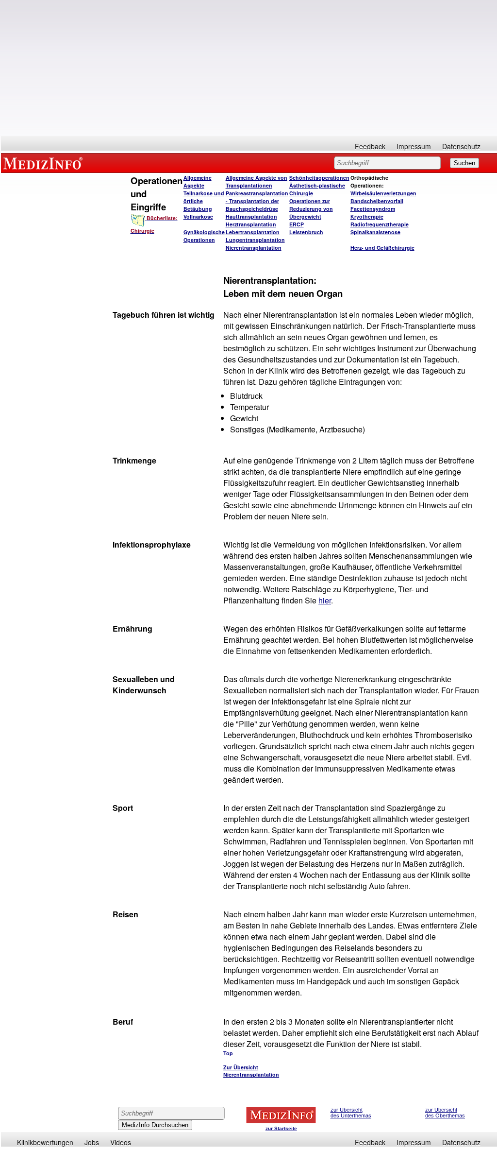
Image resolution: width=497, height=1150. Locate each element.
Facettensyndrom (372, 208)
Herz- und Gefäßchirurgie (382, 247)
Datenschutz (461, 146)
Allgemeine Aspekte (197, 181)
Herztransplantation (251, 224)
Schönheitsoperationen (319, 177)
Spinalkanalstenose (375, 232)
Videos (120, 1142)
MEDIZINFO (44, 162)
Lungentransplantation (255, 239)
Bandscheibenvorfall (376, 201)
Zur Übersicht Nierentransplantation (251, 1071)
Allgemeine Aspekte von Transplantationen (256, 181)
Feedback (370, 146)
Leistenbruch (306, 232)
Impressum (414, 146)
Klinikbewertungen (45, 1142)
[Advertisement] (249, 68)
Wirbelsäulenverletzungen (383, 193)
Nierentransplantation (254, 247)
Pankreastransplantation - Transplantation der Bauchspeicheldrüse (257, 200)
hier (324, 600)
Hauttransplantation (251, 216)
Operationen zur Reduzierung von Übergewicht (311, 208)
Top (228, 1053)
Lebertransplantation (253, 232)
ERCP (296, 224)
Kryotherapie (366, 216)
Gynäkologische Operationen (204, 235)
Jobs (91, 1142)
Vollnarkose (198, 216)
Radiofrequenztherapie (379, 224)
